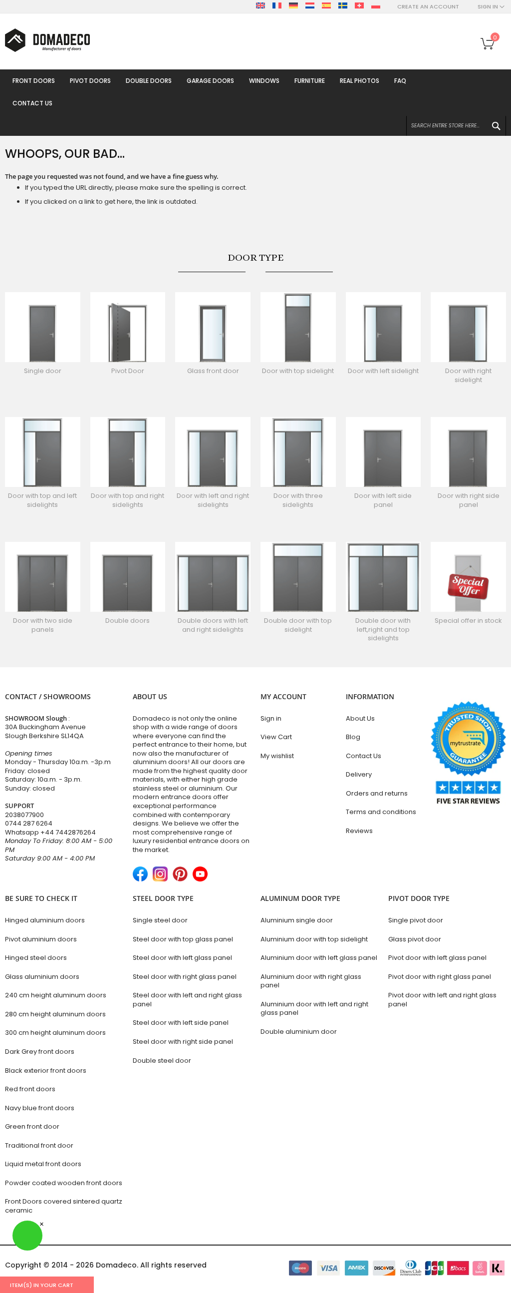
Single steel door (160, 920)
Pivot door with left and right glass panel (442, 999)
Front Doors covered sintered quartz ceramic (63, 1206)
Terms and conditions (381, 812)
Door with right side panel (469, 500)
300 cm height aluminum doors (55, 1032)
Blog (353, 737)
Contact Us (363, 756)
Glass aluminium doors (42, 976)
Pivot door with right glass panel (439, 976)
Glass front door (213, 371)
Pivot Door (127, 371)
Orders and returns (377, 793)
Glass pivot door (414, 939)
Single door (42, 371)
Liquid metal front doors (43, 1164)
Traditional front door (39, 1145)
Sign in (270, 718)
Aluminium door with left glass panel (318, 957)
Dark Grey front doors (39, 1051)
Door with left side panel (383, 500)
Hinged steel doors (36, 957)
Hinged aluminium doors (45, 920)
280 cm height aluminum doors (55, 1014)
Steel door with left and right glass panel (187, 999)
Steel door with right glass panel (185, 976)
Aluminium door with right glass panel (310, 981)
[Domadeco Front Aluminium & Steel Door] (47, 40)
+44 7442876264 (68, 832)
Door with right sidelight (468, 375)
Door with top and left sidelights (42, 500)
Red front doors (30, 1089)
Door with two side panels (42, 625)
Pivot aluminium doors (41, 939)
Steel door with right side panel (183, 1041)
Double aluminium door (298, 1031)
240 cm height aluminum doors (55, 995)
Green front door (32, 1126)
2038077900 (24, 815)
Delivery (359, 774)
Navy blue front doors (39, 1108)
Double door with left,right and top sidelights (383, 629)
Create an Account (428, 6)
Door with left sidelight (383, 371)
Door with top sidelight (298, 371)
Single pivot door (415, 920)
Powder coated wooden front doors (63, 1183)
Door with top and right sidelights (127, 500)
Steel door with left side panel (181, 1022)
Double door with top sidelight (298, 625)
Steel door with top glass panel (183, 939)
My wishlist (277, 756)
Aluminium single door (296, 920)
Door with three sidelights (298, 500)
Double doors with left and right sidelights (213, 625)
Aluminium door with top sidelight (314, 939)
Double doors (127, 620)
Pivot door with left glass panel (437, 957)
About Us (360, 718)
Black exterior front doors (45, 1070)
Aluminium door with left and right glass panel (314, 1008)
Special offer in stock (468, 620)
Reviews (359, 831)
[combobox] (456, 126)
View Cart (276, 737)
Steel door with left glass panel (182, 957)
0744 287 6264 (28, 823)
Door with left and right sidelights (213, 500)
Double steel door (162, 1060)
